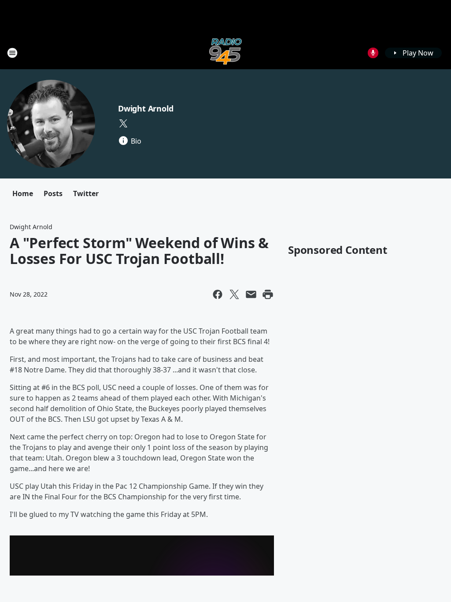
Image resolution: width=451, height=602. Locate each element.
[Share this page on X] (234, 294)
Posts (53, 193)
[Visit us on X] (123, 123)
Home (22, 193)
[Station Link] (225, 52)
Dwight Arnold (145, 108)
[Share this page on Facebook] (217, 294)
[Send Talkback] (373, 53)
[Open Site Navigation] (12, 53)
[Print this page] (268, 294)
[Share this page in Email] (251, 294)
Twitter (86, 193)
